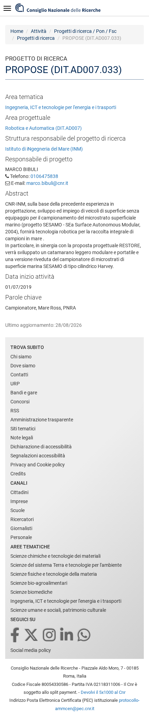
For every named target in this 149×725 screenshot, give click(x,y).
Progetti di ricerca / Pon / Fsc (85, 31)
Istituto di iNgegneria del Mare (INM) (44, 149)
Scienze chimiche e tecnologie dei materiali (55, 556)
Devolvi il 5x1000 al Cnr (103, 692)
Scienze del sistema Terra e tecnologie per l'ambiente (66, 565)
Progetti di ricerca (36, 38)
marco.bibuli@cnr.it (47, 183)
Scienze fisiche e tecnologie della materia (53, 574)
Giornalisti (21, 528)
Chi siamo (21, 356)
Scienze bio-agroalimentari (38, 583)
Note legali (21, 437)
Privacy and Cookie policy (37, 464)
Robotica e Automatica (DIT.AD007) (43, 128)
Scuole (17, 510)
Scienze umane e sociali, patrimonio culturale (58, 610)
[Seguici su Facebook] (15, 635)
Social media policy (30, 650)
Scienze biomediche (31, 592)
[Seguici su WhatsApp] (84, 635)
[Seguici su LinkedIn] (67, 635)
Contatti (19, 374)
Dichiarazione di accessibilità (41, 446)
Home (16, 31)
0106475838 (44, 176)
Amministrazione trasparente (41, 419)
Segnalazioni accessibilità (37, 455)
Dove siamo (22, 365)
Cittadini (19, 492)
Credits (18, 473)
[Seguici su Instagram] (50, 635)
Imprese (19, 501)
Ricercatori (22, 519)
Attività (38, 31)
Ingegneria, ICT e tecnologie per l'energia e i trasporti (60, 107)
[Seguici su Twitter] (32, 635)
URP (15, 383)
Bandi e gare (23, 392)
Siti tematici (22, 428)
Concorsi (19, 401)
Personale (21, 537)
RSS (14, 410)
